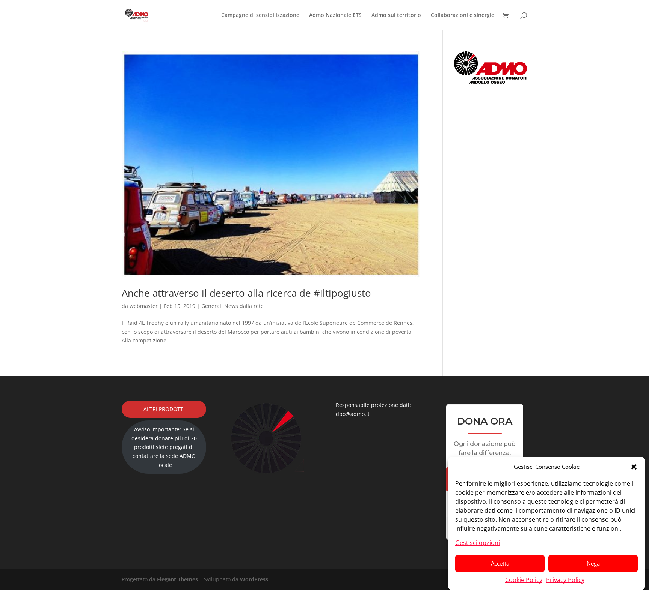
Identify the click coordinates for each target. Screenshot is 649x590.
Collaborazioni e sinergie (462, 15)
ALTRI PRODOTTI (164, 409)
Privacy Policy (565, 579)
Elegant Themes (177, 579)
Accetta (500, 563)
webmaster (144, 305)
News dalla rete (244, 305)
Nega (593, 563)
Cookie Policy (523, 579)
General (211, 305)
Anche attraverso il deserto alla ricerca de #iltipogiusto (246, 293)
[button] (634, 467)
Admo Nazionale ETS (335, 15)
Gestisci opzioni (477, 542)
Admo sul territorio (396, 15)
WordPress (254, 579)
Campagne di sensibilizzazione (260, 15)
